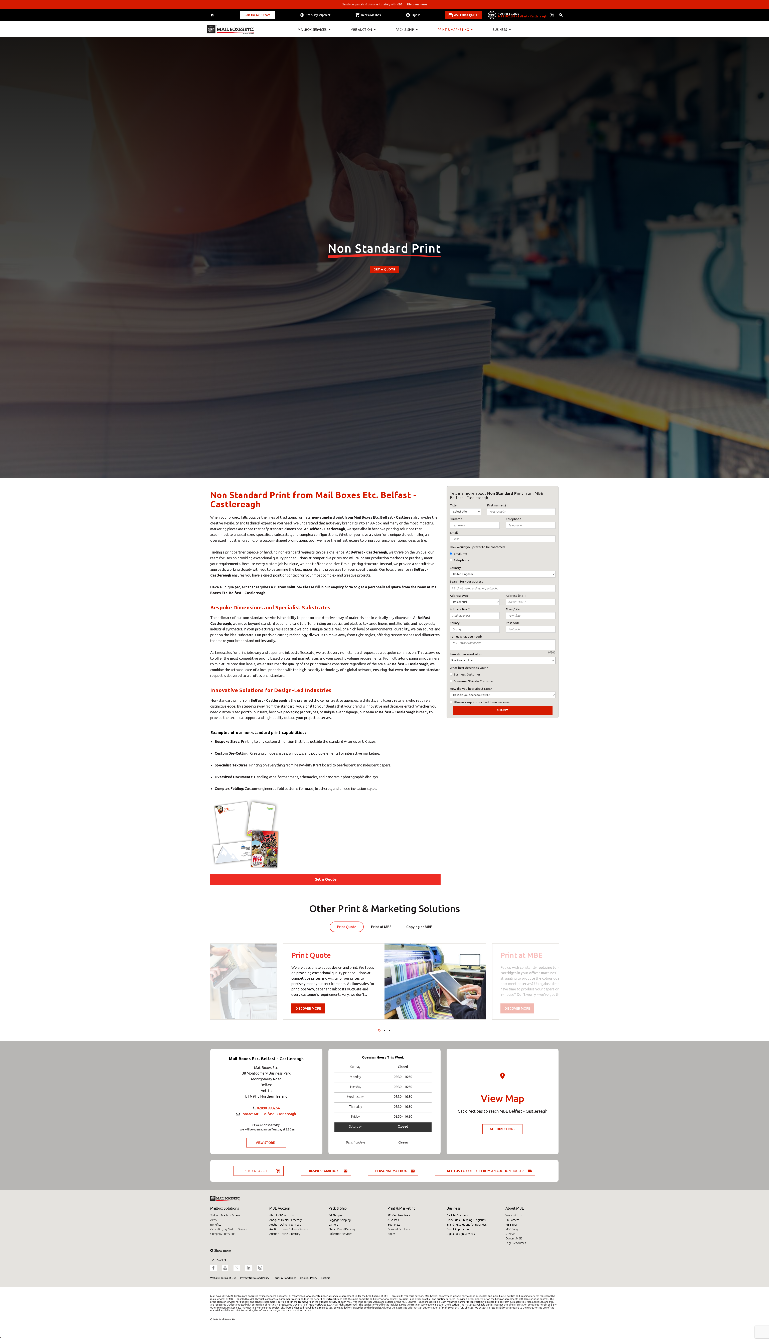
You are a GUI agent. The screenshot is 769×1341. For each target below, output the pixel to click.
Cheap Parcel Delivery (341, 1229)
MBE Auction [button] (361, 29)
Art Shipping (335, 1215)
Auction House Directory (284, 1233)
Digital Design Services (461, 1233)
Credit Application (458, 1229)
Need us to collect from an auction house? (485, 1171)
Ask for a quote (466, 15)
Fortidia (325, 1277)
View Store (265, 1142)
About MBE (514, 1208)
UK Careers (512, 1220)
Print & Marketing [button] (453, 29)
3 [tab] (389, 1030)
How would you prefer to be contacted (477, 547)
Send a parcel (256, 1171)
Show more (222, 1250)
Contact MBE (513, 1238)
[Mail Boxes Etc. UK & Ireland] (230, 30)
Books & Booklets (399, 1229)
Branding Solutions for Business (467, 1224)
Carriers (333, 1224)
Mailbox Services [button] (312, 29)
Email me (460, 553)
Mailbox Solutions (224, 1208)
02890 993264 (268, 1108)
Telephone (461, 560)
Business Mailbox (324, 1171)
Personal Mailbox (391, 1171)
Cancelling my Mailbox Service (228, 1229)
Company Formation (223, 1233)
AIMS (213, 1220)
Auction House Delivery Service (288, 1229)
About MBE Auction (281, 1215)
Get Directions (502, 1129)
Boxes (392, 1233)
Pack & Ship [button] (405, 29)
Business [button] (500, 29)
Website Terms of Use (223, 1277)
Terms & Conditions (284, 1277)
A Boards (393, 1220)
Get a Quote (384, 269)
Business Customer (467, 674)
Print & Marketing (402, 1208)
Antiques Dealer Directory (285, 1220)
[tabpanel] (384, 981)
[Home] (212, 15)
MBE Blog (511, 1229)
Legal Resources (515, 1243)
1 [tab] (379, 1030)
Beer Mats (394, 1224)
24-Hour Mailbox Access (225, 1215)
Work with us (513, 1215)
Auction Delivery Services (285, 1224)
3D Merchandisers (399, 1215)
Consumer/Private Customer (473, 681)
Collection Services (340, 1233)
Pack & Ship (337, 1208)
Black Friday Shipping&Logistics (466, 1220)
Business (454, 1208)
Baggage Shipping (339, 1220)
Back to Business (457, 1215)
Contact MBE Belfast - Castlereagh (268, 1114)
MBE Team (511, 1224)
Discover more (308, 1008)
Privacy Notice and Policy (254, 1277)
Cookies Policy (308, 1277)
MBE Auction (279, 1208)
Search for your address (466, 581)
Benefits (215, 1224)
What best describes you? (468, 667)
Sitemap (510, 1233)
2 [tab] (384, 1030)
